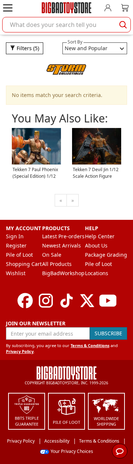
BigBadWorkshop (63, 273)
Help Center (100, 236)
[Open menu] (8, 7)
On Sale (51, 254)
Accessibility (56, 441)
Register (16, 245)
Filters (27, 48)
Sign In (15, 236)
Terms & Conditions (90, 345)
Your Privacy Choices (72, 451)
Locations (96, 273)
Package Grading (106, 254)
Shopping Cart (24, 263)
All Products (57, 263)
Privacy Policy (20, 351)
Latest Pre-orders (63, 236)
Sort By (75, 42)
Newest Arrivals (61, 245)
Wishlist (15, 273)
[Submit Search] (123, 24)
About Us (96, 245)
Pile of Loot (19, 254)
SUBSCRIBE (108, 333)
